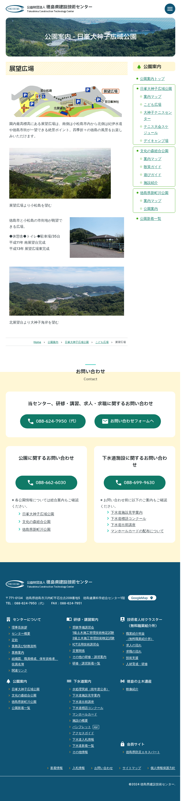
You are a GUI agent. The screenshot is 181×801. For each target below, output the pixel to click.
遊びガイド (152, 174)
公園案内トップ (152, 78)
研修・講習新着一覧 (86, 663)
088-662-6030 (51, 482)
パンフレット (81, 727)
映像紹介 (132, 689)
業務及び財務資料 (24, 646)
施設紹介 (151, 182)
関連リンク (19, 670)
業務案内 (18, 652)
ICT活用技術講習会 (85, 644)
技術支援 (132, 658)
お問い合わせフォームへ (132, 421)
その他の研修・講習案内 (89, 657)
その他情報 (80, 752)
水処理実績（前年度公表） (90, 689)
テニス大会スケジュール (156, 129)
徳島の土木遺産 (139, 681)
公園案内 (151, 208)
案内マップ (152, 96)
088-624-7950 (57, 421)
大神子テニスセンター (158, 115)
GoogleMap (139, 598)
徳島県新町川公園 (154, 192)
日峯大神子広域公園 (156, 88)
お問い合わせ (103, 768)
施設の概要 (80, 720)
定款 (15, 640)
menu (169, 9)
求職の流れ (133, 651)
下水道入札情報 (83, 739)
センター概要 (21, 633)
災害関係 (78, 650)
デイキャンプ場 (156, 140)
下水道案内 (82, 681)
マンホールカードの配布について (137, 531)
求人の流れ (133, 645)
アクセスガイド (83, 733)
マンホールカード (84, 714)
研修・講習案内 (86, 619)
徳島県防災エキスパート (143, 752)
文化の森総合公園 (154, 151)
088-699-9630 (139, 482)
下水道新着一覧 (83, 745)
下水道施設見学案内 (127, 512)
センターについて (27, 619)
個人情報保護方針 (163, 768)
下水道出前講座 (123, 524)
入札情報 (78, 768)
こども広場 (152, 104)
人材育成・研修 (137, 664)
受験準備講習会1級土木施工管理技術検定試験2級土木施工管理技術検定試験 (93, 632)
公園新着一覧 (150, 218)
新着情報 (56, 768)
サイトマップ (132, 768)
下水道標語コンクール (128, 518)
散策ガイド (152, 166)
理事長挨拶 (19, 627)
